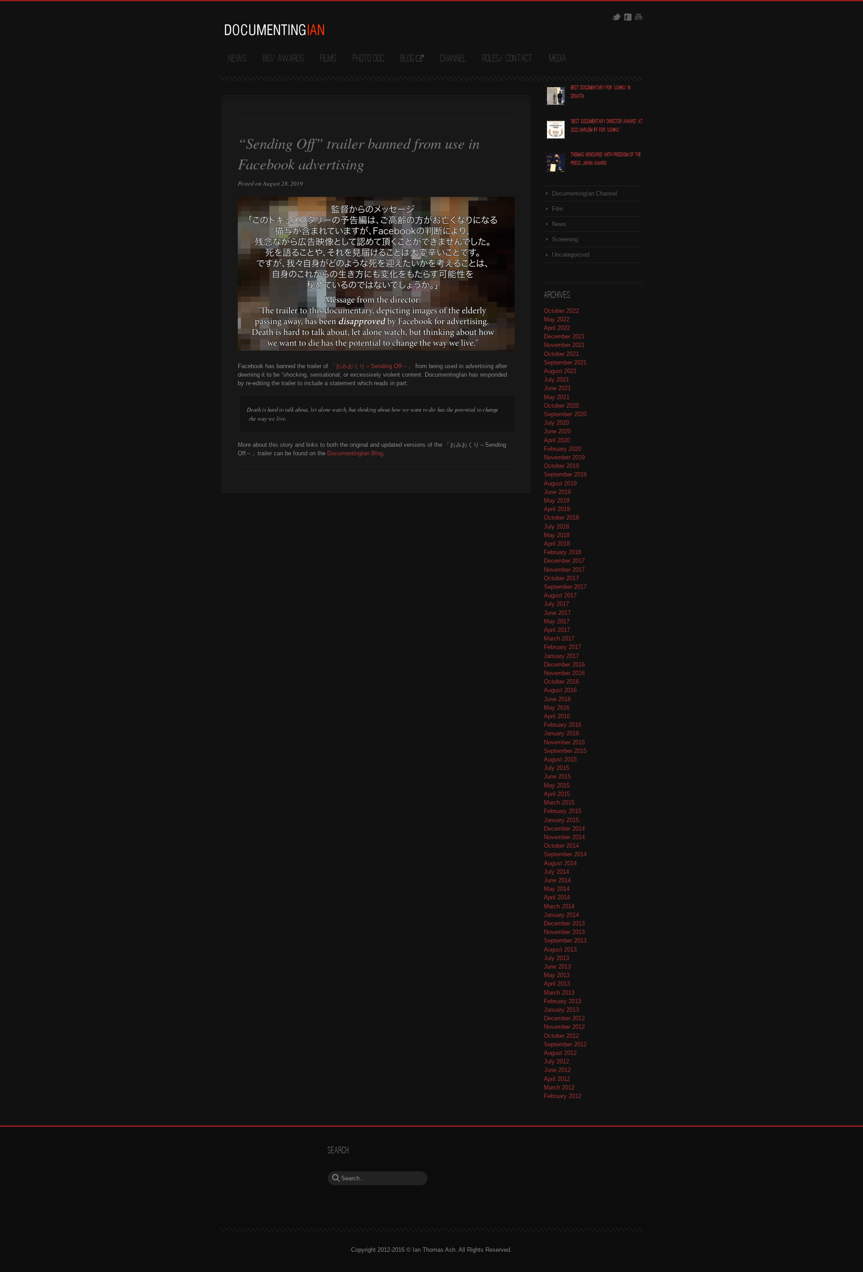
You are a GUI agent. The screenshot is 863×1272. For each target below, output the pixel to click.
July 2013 (556, 958)
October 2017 (561, 578)
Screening (565, 239)
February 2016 (562, 724)
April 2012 (557, 1079)
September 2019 (565, 474)
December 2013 (564, 923)
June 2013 (557, 966)
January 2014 (561, 915)
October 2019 (561, 466)
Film (557, 208)
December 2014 (564, 828)
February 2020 (562, 448)
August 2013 (560, 949)
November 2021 (564, 345)
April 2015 (557, 794)
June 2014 (557, 880)
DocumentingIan (274, 30)
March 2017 (559, 638)
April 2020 (557, 440)
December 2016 (564, 664)
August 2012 (560, 1053)
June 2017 (557, 612)
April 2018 (557, 543)
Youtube (639, 16)
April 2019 (557, 509)
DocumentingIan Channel (584, 193)
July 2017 (556, 603)
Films (328, 58)
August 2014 (560, 863)
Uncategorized (570, 254)
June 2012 (557, 1070)
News (237, 58)
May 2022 (556, 319)
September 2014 (565, 854)
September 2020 (565, 414)
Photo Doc (368, 58)
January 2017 (561, 656)
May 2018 (556, 535)
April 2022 (557, 328)
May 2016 (556, 707)
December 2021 (564, 336)
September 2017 (565, 586)
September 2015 (565, 750)
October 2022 (561, 310)
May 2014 (556, 888)
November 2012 (564, 1026)
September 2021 (565, 362)
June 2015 (557, 776)
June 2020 (557, 431)
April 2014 (557, 897)
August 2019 (560, 483)
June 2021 (557, 388)
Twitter (616, 16)
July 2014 (556, 871)
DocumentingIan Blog (355, 453)
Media (557, 58)
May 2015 (556, 785)
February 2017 (562, 647)
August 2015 (560, 759)
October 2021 (561, 354)
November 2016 (564, 673)
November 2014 (564, 837)
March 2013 (559, 992)
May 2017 (556, 621)
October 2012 (561, 1035)
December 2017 (564, 560)
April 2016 (557, 716)
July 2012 (556, 1061)
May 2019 (556, 500)
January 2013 (561, 1009)
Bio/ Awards (283, 58)
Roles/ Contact (507, 58)
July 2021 (556, 379)
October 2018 (561, 517)
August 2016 (560, 690)
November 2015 (564, 742)
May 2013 (556, 975)
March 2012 (559, 1087)
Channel (453, 58)
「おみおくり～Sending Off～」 (372, 366)
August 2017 (560, 595)
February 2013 (562, 1001)
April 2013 (557, 983)
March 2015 (559, 802)
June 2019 (557, 492)
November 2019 (564, 457)
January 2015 (561, 820)
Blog (407, 58)
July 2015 (556, 768)
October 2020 (561, 405)
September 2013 (565, 940)
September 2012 (565, 1044)
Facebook (628, 17)
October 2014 (561, 845)
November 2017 (564, 569)
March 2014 (559, 906)
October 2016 (561, 681)
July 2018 (556, 526)
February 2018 (562, 552)
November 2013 (564, 932)
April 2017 (557, 630)
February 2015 (562, 811)
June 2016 (557, 699)
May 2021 (556, 397)
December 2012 (564, 1018)
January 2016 (561, 733)
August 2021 (560, 371)
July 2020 (556, 422)
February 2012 (562, 1096)
